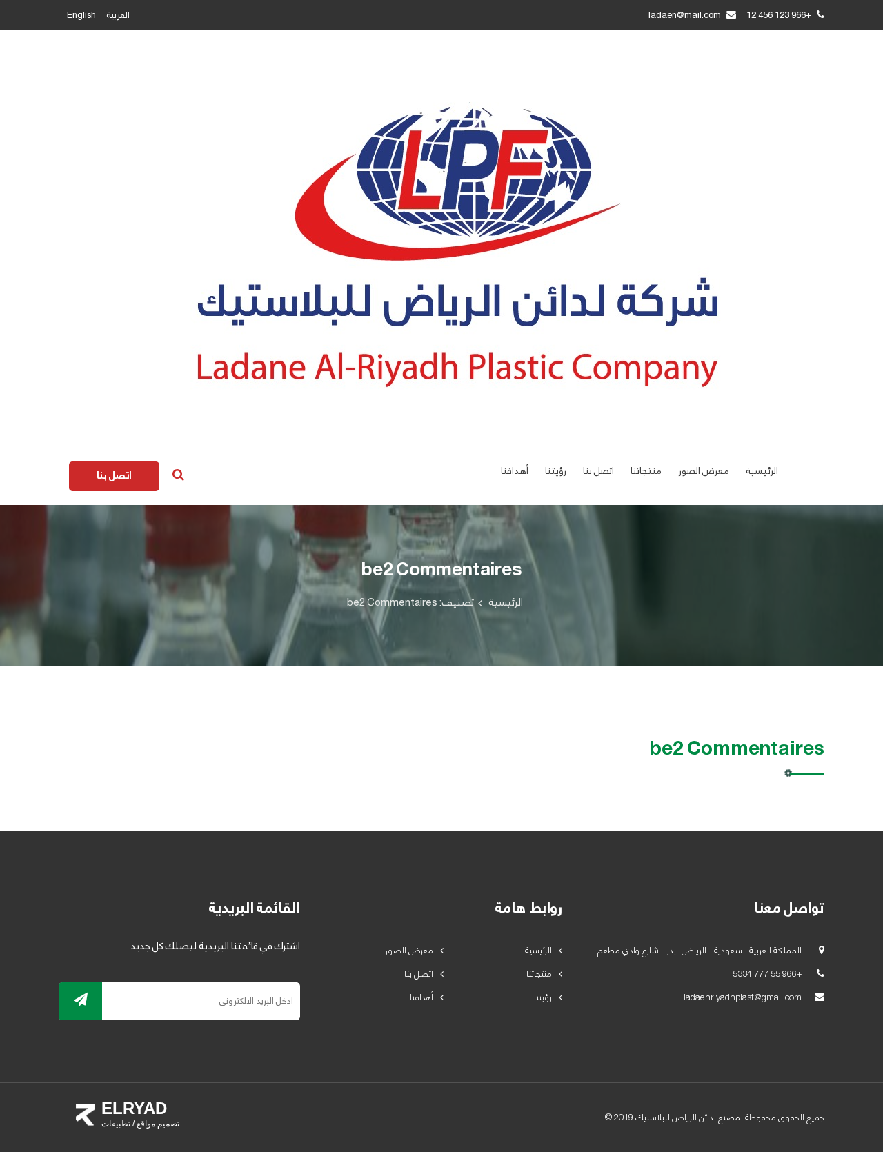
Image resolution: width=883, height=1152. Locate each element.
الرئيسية (762, 471)
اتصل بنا (598, 471)
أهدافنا (514, 471)
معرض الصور (703, 471)
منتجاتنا (646, 471)
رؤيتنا (555, 471)
